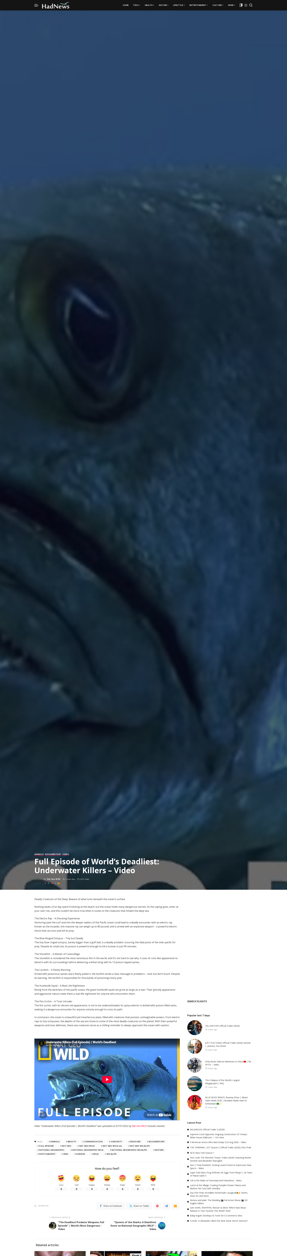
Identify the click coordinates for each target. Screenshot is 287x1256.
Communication (93, 1141)
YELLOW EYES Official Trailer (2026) (222, 1025)
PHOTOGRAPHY (47, 1154)
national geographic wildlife (129, 1150)
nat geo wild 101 (112, 1146)
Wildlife (112, 1154)
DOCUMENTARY (53, 854)
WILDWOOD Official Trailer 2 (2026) (207, 1129)
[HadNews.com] (56, 5)
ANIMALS (38, 854)
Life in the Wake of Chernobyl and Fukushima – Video (216, 1180)
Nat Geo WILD (139, 1126)
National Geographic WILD (87, 1150)
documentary (157, 1141)
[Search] (251, 5)
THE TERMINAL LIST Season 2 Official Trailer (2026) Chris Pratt (220, 1147)
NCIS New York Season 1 (202, 1152)
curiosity (116, 1141)
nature (159, 1150)
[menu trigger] (38, 5)
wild (96, 1154)
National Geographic (51, 1150)
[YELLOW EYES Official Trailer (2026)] (194, 1027)
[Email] (58, 883)
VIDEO (65, 854)
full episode (46, 1146)
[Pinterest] (52, 883)
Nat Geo (66, 1146)
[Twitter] (48, 883)
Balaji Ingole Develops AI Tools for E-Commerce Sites (216, 1215)
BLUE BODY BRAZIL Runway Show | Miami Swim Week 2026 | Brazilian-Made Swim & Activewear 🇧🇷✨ (226, 1100)
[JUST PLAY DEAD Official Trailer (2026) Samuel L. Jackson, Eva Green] (194, 1046)
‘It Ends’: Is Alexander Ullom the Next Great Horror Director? (219, 1220)
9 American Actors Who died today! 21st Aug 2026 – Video (218, 1142)
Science (80, 1154)
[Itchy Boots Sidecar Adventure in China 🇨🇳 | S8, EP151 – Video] (194, 1065)
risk (66, 1154)
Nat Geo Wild (53, 879)
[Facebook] (45, 883)
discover (135, 1141)
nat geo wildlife (140, 1146)
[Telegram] (55, 883)
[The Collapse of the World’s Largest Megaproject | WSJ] (194, 1083)
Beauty (72, 1141)
